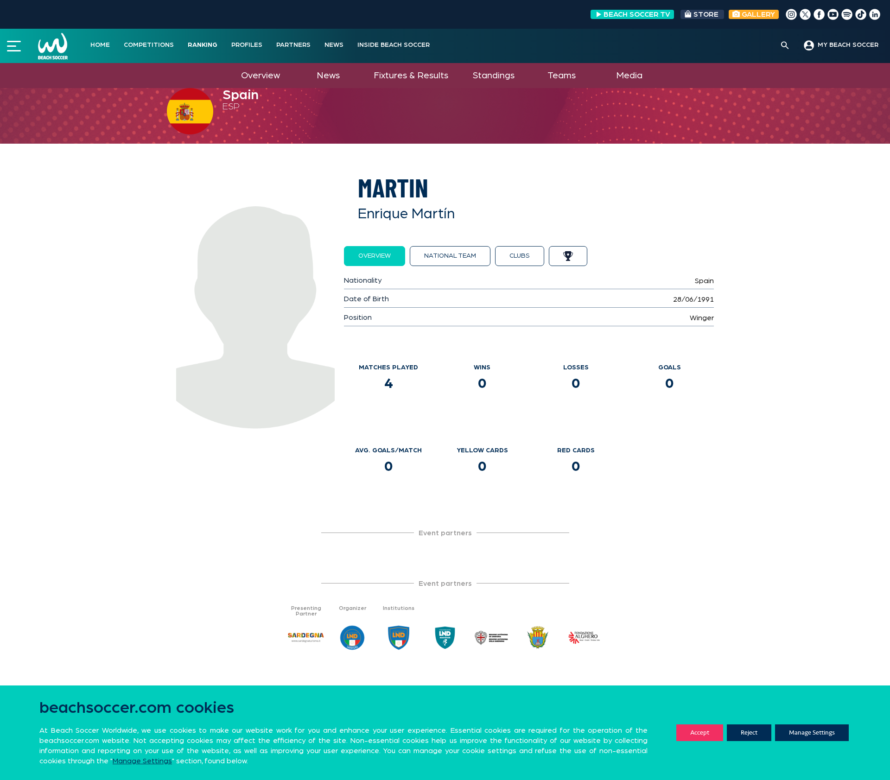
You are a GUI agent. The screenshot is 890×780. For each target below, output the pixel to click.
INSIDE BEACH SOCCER (393, 45)
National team (450, 256)
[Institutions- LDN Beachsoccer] (445, 637)
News (328, 75)
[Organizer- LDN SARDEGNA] (352, 637)
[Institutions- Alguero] (537, 637)
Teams (561, 75)
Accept (699, 732)
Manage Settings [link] (142, 761)
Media (629, 75)
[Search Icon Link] (785, 46)
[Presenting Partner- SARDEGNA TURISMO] (305, 637)
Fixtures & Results (411, 75)
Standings (494, 75)
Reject (749, 732)
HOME (100, 45)
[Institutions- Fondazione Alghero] (584, 637)
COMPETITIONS (149, 45)
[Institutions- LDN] (398, 637)
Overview (260, 75)
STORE (706, 14)
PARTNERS (293, 45)
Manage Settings (812, 732)
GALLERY (757, 14)
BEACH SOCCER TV (637, 14)
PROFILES (246, 45)
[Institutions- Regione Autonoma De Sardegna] (491, 637)
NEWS (333, 45)
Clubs (519, 256)
